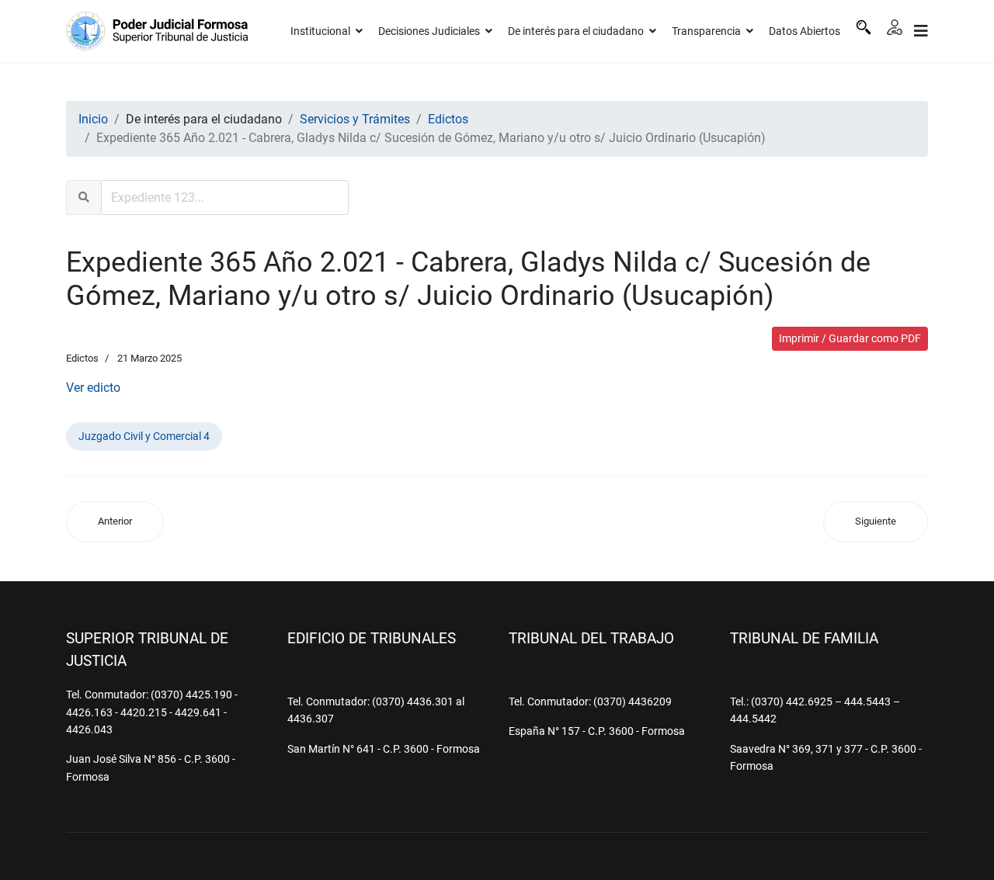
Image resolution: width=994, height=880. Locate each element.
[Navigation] (921, 31)
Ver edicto (93, 387)
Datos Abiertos (804, 31)
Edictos (82, 358)
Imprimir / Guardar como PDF (850, 338)
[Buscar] (863, 27)
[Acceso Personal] (894, 27)
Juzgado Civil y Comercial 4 (144, 436)
